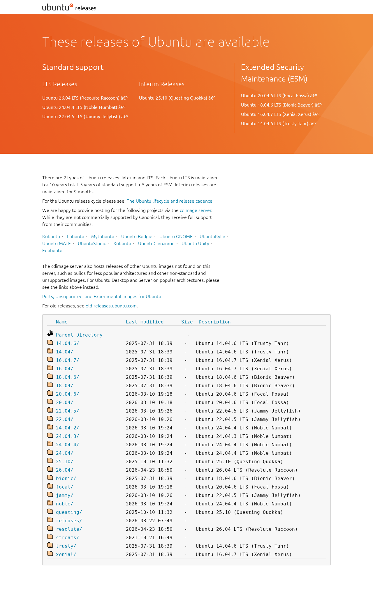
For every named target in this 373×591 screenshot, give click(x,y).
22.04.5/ (67, 411)
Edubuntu (52, 250)
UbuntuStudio (92, 243)
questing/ (69, 512)
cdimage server (195, 210)
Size (187, 322)
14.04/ (64, 352)
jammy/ (64, 495)
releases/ (69, 520)
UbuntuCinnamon (156, 243)
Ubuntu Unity (195, 243)
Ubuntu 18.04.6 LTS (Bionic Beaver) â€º (281, 104)
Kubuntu (51, 236)
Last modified (145, 322)
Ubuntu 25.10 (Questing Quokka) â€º (177, 97)
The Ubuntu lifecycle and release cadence (169, 201)
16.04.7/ (67, 360)
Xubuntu (122, 243)
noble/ (64, 504)
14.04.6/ (67, 343)
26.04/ (64, 470)
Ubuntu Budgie (136, 236)
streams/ (67, 537)
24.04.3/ (67, 436)
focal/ (64, 487)
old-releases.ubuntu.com (111, 305)
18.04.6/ (67, 377)
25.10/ (64, 461)
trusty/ (66, 546)
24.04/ (64, 453)
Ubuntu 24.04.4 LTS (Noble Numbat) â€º (83, 107)
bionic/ (66, 478)
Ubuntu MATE (56, 243)
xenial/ (66, 554)
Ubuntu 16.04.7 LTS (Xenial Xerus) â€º (280, 114)
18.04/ (64, 385)
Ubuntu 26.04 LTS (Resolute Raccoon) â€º (85, 97)
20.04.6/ (67, 394)
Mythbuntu (102, 236)
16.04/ (64, 368)
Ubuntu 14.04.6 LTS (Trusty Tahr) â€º (278, 123)
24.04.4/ (67, 444)
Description (215, 322)
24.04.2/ (67, 428)
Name (62, 322)
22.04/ (64, 419)
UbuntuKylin (212, 236)
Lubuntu (75, 236)
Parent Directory (79, 335)
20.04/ (64, 402)
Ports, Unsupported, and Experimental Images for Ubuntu (101, 296)
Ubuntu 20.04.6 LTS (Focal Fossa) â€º (279, 95)
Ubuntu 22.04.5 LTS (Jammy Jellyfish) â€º (85, 116)
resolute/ (69, 529)
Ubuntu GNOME (176, 236)
